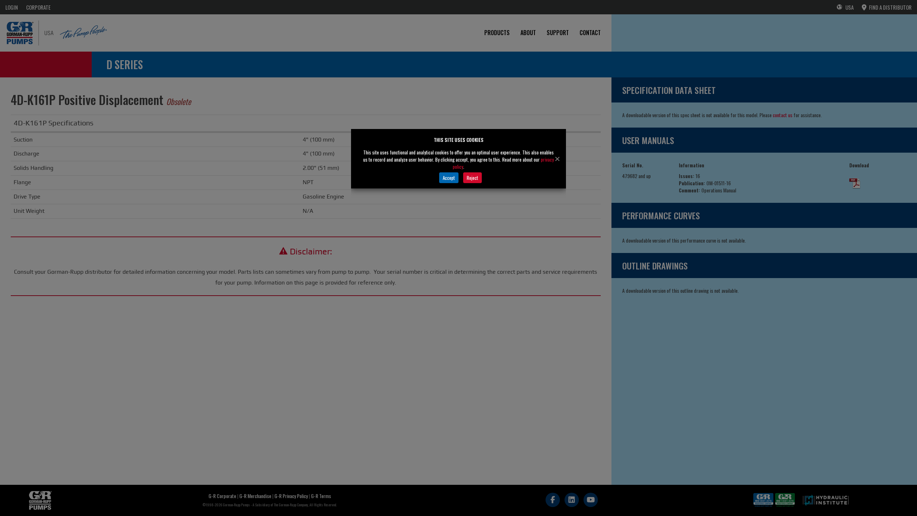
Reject (472, 177)
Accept (449, 177)
